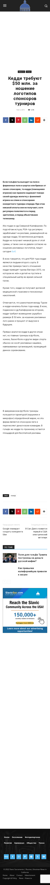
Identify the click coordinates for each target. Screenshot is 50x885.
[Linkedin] (31, 120)
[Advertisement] (25, 43)
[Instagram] (18, 856)
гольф (13, 495)
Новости (21, 72)
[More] (44, 120)
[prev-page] (4, 582)
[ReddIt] (37, 120)
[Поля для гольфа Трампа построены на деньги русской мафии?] (10, 558)
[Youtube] (43, 856)
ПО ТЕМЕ (8, 547)
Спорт (29, 72)
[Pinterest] (18, 120)
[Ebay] (6, 856)
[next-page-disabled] (9, 582)
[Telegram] (31, 856)
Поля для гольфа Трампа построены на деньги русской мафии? (32, 558)
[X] (12, 120)
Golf (13, 251)
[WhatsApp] (25, 120)
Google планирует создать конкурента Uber (13, 531)
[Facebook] (5, 120)
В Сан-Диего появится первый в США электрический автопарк (36, 533)
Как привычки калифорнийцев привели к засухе (32, 571)
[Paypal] (25, 856)
